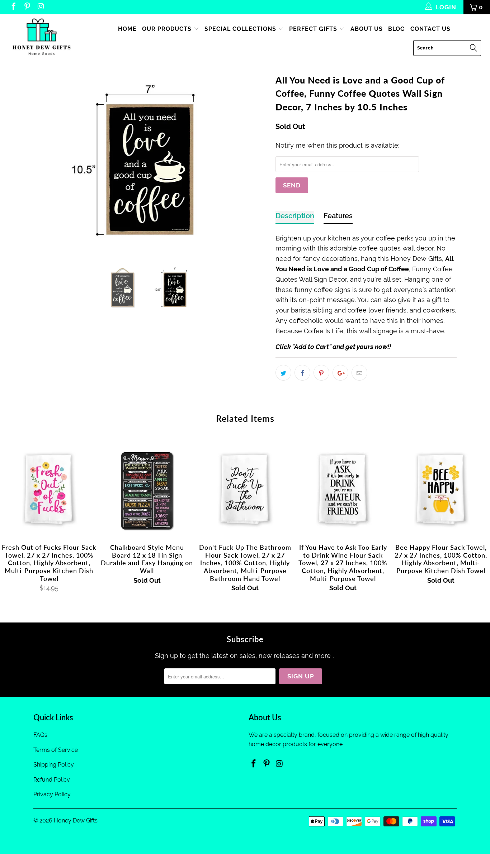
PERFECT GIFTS (314, 28)
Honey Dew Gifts (76, 820)
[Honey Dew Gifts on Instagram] (40, 7)
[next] (256, 161)
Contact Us (430, 28)
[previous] (46, 161)
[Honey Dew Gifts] (43, 37)
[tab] (294, 217)
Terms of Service (55, 749)
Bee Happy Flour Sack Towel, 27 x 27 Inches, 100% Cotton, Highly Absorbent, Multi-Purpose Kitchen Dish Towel (441, 489)
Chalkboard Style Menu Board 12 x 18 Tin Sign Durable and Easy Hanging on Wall (147, 489)
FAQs (40, 734)
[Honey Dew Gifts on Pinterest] (27, 7)
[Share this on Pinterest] (321, 373)
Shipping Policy (53, 764)
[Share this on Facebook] (302, 373)
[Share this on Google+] (340, 373)
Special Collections (241, 28)
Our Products (167, 28)
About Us (366, 28)
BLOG (396, 28)
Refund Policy (51, 779)
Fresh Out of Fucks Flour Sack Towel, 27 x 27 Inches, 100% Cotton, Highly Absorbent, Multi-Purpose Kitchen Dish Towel (49, 489)
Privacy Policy (52, 794)
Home (127, 28)
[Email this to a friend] (359, 373)
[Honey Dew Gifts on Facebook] (13, 7)
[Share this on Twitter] (283, 373)
